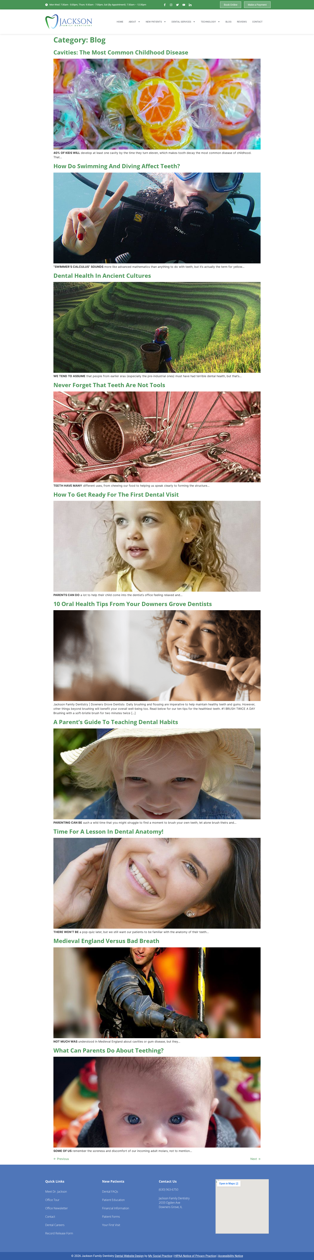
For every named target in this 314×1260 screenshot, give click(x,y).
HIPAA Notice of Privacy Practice (195, 1256)
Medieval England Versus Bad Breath (106, 941)
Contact (257, 21)
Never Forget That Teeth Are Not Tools (109, 385)
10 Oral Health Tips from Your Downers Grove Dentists (132, 604)
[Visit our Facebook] (165, 4)
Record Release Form (59, 1233)
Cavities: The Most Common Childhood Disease (120, 52)
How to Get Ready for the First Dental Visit (116, 494)
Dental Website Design (129, 1256)
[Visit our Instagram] (171, 4)
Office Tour (52, 1200)
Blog (229, 21)
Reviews (242, 21)
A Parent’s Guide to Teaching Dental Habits (115, 722)
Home (120, 21)
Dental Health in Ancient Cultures (102, 275)
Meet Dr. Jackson (56, 1192)
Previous (61, 1159)
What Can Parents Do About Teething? (108, 1050)
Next (255, 1159)
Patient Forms (111, 1217)
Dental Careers (54, 1225)
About (132, 21)
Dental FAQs (110, 1192)
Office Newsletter (56, 1208)
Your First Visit (111, 1225)
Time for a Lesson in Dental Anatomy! (108, 831)
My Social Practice (160, 1256)
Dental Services (181, 21)
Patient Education (113, 1200)
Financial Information (115, 1208)
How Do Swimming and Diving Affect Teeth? (116, 166)
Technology (208, 21)
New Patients (154, 21)
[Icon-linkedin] (190, 4)
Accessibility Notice (230, 1256)
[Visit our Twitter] (177, 4)
